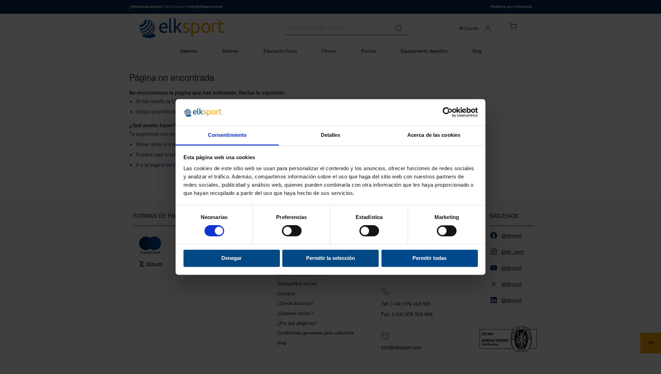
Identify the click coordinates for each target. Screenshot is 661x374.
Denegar (231, 258)
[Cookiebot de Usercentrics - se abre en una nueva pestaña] (448, 112)
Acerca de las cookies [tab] (433, 135)
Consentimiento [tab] (227, 135)
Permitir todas (429, 258)
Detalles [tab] (330, 135)
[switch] (292, 231)
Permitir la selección (330, 258)
